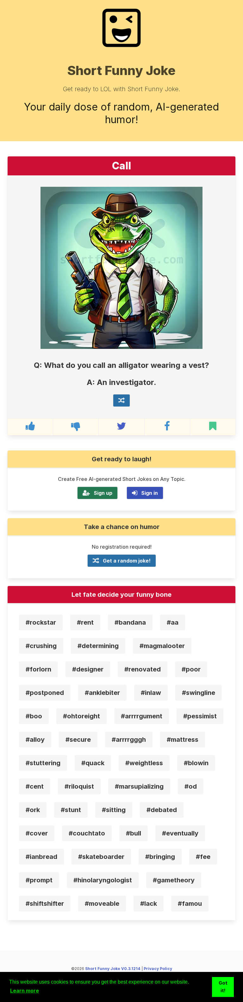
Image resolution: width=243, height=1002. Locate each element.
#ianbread (41, 856)
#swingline (198, 692)
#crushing (41, 646)
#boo (34, 716)
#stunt (71, 810)
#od (190, 786)
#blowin (196, 763)
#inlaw (151, 692)
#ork (33, 810)
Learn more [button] (24, 990)
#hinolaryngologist (102, 880)
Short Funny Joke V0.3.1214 (112, 968)
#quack (92, 763)
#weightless (144, 763)
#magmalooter (162, 646)
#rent (85, 622)
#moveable (102, 903)
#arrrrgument (141, 716)
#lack (148, 903)
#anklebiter (102, 692)
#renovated (142, 669)
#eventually (180, 833)
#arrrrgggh (129, 739)
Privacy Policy (158, 968)
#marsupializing (139, 786)
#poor (191, 669)
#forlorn (38, 669)
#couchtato (87, 833)
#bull (133, 833)
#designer (87, 669)
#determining (98, 646)
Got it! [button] (223, 986)
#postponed (45, 692)
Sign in (149, 493)
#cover (37, 833)
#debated (161, 810)
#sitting (114, 810)
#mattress (182, 739)
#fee (203, 856)
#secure (78, 739)
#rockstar (41, 622)
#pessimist (200, 716)
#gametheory (174, 880)
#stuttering (43, 763)
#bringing (160, 856)
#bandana (130, 622)
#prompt (39, 880)
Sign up (103, 493)
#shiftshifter (45, 903)
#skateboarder (101, 856)
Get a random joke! (127, 561)
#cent (35, 786)
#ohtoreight (81, 716)
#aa (172, 622)
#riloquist (79, 786)
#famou (190, 903)
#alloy (35, 739)
